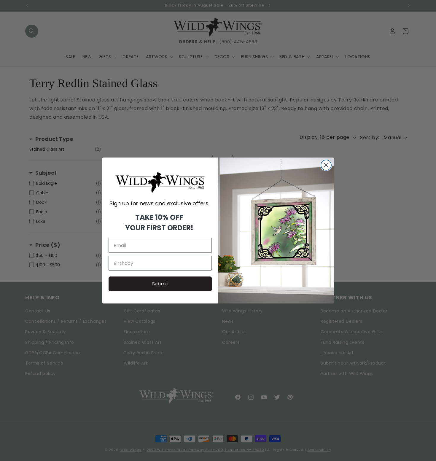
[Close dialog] (326, 165)
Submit (160, 283)
